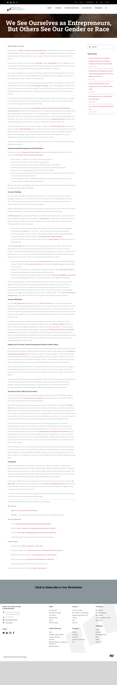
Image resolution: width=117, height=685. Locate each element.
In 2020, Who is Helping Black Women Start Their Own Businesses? (36, 532)
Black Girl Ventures (45, 303)
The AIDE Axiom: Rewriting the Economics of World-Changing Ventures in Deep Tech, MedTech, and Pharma (101, 73)
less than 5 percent (44, 261)
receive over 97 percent (66, 269)
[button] (106, 8)
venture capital (53, 239)
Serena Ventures (44, 218)
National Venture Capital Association (51, 236)
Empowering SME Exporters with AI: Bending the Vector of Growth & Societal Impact (100, 86)
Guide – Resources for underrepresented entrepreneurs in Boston (36, 528)
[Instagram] (10, 633)
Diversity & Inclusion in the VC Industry (45, 555)
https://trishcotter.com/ (40, 568)
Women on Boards (58, 324)
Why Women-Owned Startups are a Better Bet (40, 559)
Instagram (43, 53)
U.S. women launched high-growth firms (53, 484)
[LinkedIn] (7, 633)
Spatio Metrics (53, 63)
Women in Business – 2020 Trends (32, 546)
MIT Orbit (14, 515)
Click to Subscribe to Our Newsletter (58, 587)
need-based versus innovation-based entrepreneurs (54, 431)
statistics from (31, 152)
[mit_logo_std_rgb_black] (111, 655)
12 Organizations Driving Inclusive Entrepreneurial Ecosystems (32, 524)
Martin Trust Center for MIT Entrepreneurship (33, 50)
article (57, 126)
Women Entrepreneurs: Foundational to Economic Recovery (45, 550)
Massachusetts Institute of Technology (15, 657)
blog (15, 246)
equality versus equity (41, 85)
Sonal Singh (38, 63)
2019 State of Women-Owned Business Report (29, 155)
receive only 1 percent (35, 264)
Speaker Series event (57, 119)
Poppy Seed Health (25, 129)
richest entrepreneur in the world (32, 398)
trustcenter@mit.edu (11, 620)
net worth (24, 231)
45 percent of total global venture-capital (64, 275)
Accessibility (9, 623)
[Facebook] (14, 633)
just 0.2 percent (59, 264)
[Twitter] (4, 633)
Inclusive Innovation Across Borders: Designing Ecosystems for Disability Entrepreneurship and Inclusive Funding (100, 61)
